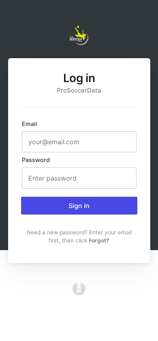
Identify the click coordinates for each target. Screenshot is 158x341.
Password (36, 159)
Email (29, 123)
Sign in (79, 206)
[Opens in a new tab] (79, 293)
